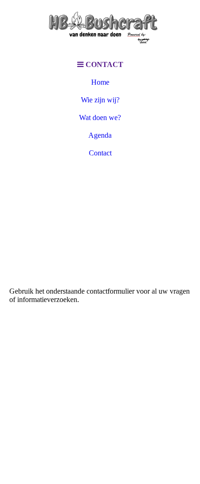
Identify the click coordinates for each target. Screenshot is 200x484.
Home (100, 82)
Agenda (100, 135)
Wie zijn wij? (100, 100)
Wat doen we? (100, 117)
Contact (100, 153)
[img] (100, 28)
